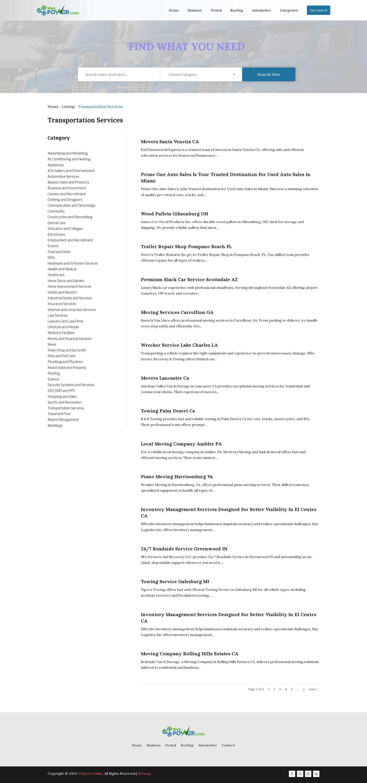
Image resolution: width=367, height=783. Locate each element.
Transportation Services (100, 106)
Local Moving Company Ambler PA (181, 444)
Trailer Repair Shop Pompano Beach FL (186, 246)
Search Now (268, 74)
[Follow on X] (300, 774)
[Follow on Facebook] (292, 774)
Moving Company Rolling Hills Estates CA (190, 654)
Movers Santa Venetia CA (170, 142)
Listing (68, 106)
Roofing (236, 10)
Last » (313, 689)
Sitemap (144, 773)
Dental (216, 10)
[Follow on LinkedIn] (316, 774)
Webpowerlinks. (90, 773)
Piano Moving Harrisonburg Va (177, 477)
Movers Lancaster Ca (165, 378)
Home (174, 10)
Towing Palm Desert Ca (168, 411)
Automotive (261, 10)
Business (195, 10)
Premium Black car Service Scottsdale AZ (189, 279)
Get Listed (318, 10)
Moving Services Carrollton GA (177, 312)
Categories (289, 10)
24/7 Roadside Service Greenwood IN (184, 549)
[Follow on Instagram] (308, 774)
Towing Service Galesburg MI (175, 581)
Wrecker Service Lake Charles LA (179, 345)
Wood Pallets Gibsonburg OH (174, 214)
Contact (228, 745)
